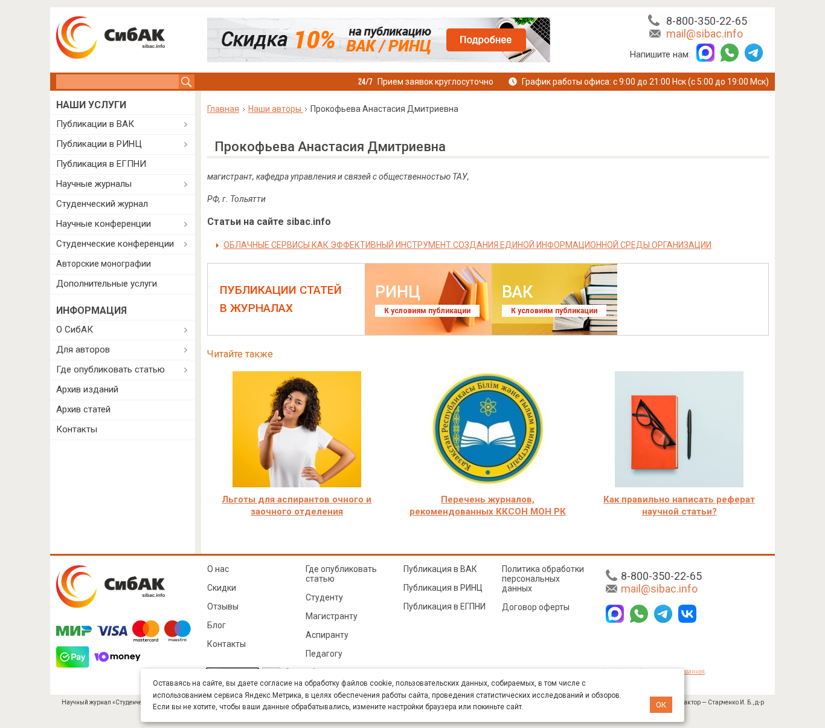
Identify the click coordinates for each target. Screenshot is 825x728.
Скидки (221, 588)
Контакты (76, 429)
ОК (661, 704)
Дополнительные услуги (106, 283)
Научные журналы (94, 183)
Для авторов (83, 349)
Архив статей (83, 409)
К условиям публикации (427, 311)
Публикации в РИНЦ (99, 143)
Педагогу (324, 653)
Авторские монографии (103, 263)
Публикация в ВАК (440, 569)
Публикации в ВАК (95, 124)
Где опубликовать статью (110, 369)
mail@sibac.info (704, 33)
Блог (216, 625)
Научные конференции (103, 223)
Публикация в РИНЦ (443, 588)
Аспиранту (327, 635)
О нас (218, 569)
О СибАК (74, 329)
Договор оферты (536, 607)
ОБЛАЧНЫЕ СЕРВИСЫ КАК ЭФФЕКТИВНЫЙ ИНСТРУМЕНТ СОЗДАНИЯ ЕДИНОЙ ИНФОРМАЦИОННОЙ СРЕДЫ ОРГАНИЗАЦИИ (467, 245)
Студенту (324, 597)
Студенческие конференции (115, 243)
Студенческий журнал (102, 203)
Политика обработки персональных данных (543, 578)
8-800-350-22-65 (706, 21)
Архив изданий (87, 389)
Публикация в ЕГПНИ (101, 163)
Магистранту (332, 616)
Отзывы (223, 606)
